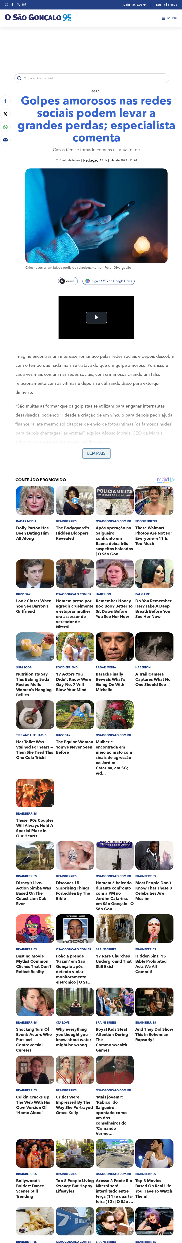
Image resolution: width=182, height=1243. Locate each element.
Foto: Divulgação (118, 267)
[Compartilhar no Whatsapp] (5, 127)
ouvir (70, 281)
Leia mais (96, 453)
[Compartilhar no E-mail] (5, 140)
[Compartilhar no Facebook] (5, 100)
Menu (172, 18)
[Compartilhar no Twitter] (5, 114)
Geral (96, 91)
